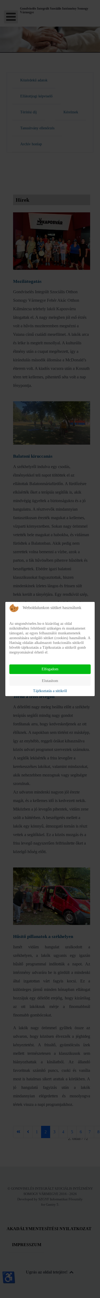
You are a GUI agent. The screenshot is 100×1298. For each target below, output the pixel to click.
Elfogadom (50, 669)
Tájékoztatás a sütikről (50, 691)
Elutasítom (50, 681)
